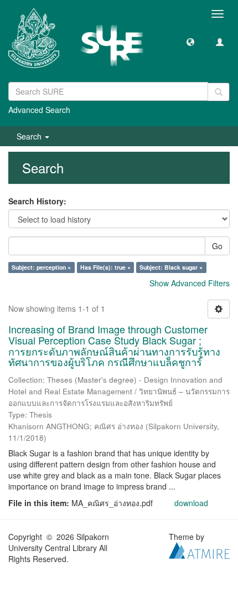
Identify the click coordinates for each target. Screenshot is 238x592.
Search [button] (30, 136)
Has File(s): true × (105, 267)
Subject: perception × (41, 267)
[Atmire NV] (199, 549)
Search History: (37, 201)
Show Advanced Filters (189, 283)
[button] (190, 41)
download (191, 502)
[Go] (219, 92)
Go (217, 245)
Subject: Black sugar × (171, 267)
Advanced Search (39, 109)
